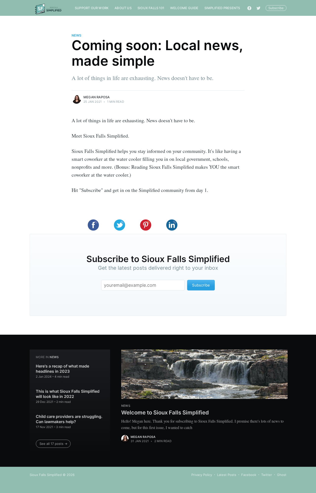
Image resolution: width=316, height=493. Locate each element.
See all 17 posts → (53, 444)
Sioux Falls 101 (151, 8)
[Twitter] (258, 8)
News (76, 35)
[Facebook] (249, 8)
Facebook (248, 475)
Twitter (266, 475)
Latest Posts (226, 475)
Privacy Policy (201, 475)
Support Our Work (92, 8)
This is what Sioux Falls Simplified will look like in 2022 (67, 394)
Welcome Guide (184, 8)
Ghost (281, 475)
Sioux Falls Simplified (46, 475)
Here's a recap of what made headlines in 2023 (62, 369)
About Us (123, 8)
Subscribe (276, 8)
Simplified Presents (222, 8)
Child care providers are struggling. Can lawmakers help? (69, 419)
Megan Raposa (96, 97)
